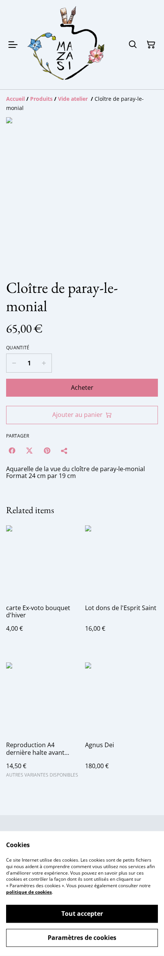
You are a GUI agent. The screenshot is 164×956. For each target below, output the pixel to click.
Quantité (17, 347)
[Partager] (64, 450)
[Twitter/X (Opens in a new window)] (29, 450)
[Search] (133, 44)
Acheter (82, 387)
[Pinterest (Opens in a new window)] (47, 450)
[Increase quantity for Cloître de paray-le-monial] (44, 363)
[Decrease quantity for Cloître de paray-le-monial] (14, 363)
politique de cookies (29, 892)
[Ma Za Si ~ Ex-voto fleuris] (66, 45)
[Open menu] (13, 44)
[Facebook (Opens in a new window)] (12, 450)
